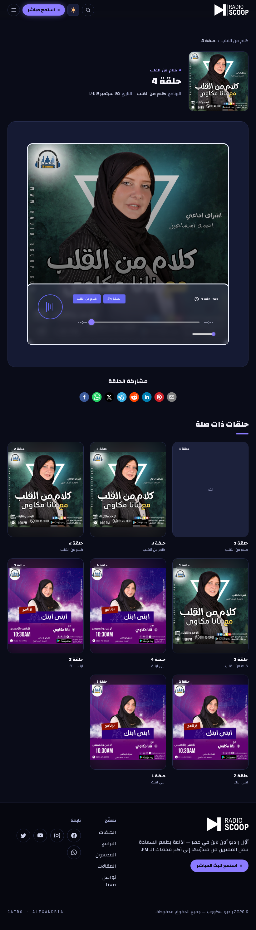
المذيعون (106, 855)
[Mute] (186, 334)
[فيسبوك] (74, 835)
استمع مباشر (41, 10)
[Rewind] (131, 334)
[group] (145, 329)
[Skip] (171, 334)
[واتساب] (74, 852)
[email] (172, 397)
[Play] (145, 334)
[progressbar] (145, 322)
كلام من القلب (235, 41)
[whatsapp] (97, 397)
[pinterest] (159, 397)
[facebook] (84, 397)
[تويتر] (23, 835)
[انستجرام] (57, 835)
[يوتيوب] (40, 835)
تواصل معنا (109, 881)
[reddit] (134, 397)
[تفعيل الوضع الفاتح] (73, 10)
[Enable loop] (81, 334)
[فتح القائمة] (13, 10)
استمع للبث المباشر (217, 866)
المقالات (107, 866)
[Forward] (159, 334)
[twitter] (109, 397)
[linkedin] (147, 397)
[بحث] (88, 10)
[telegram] (122, 397)
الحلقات (107, 832)
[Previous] (119, 334)
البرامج (109, 843)
